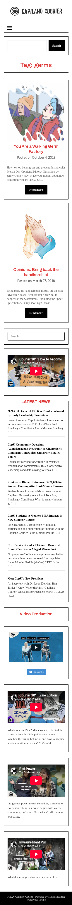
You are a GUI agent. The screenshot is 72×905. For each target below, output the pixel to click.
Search (56, 45)
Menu (36, 27)
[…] (10, 432)
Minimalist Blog (56, 896)
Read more (36, 189)
